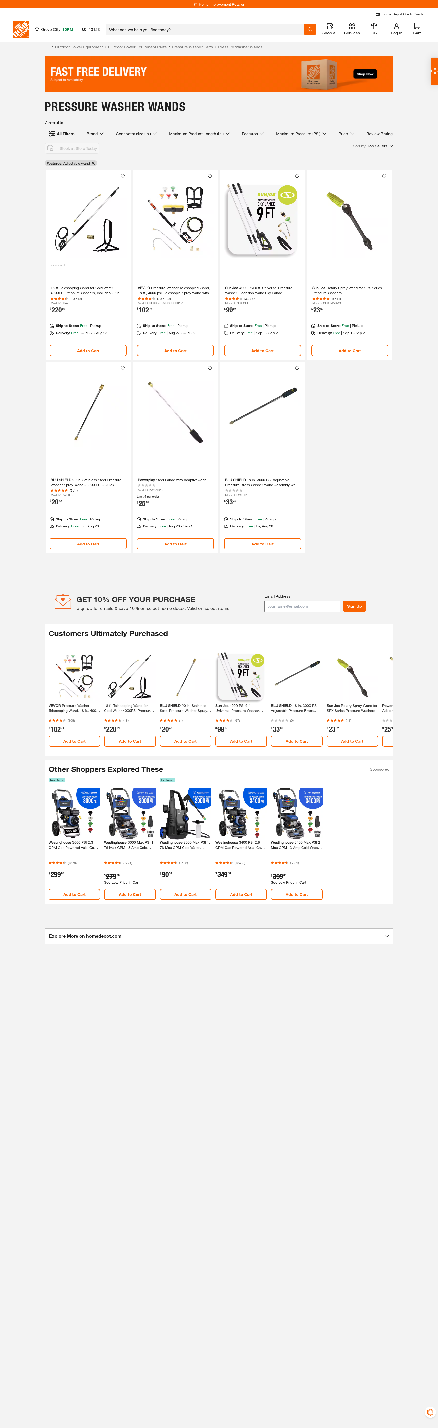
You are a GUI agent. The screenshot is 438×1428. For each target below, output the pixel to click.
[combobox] (205, 29)
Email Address (277, 596)
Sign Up (354, 606)
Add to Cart (88, 350)
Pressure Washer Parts (192, 46)
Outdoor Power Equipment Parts (137, 46)
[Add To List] (123, 176)
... (47, 47)
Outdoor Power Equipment (79, 46)
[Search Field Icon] (310, 29)
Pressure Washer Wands (240, 46)
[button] (373, 145)
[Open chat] (434, 71)
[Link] (88, 265)
